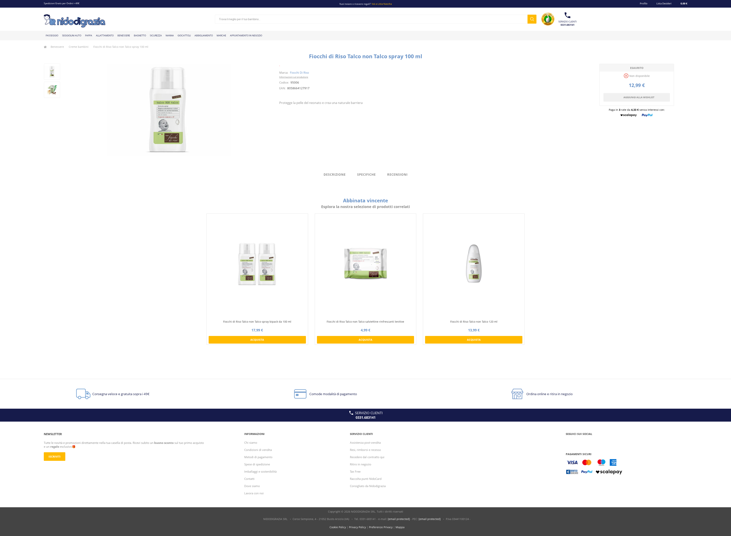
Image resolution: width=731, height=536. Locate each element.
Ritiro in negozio (360, 464)
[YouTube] (577, 442)
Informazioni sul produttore (293, 77)
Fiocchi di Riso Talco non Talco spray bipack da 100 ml (257, 321)
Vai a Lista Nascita (382, 4)
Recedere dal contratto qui (367, 457)
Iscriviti (55, 456)
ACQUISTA (257, 339)
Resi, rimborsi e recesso (365, 450)
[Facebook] (569, 442)
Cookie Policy (338, 527)
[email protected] (399, 519)
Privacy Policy (357, 527)
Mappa (400, 527)
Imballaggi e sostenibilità (260, 471)
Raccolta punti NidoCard (365, 479)
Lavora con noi (254, 493)
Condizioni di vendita (258, 450)
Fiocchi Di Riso (299, 72)
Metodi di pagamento (258, 457)
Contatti (249, 479)
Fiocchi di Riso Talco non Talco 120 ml (473, 321)
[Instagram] (584, 442)
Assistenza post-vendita (365, 442)
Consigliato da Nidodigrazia (368, 486)
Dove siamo (252, 486)
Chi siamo (250, 442)
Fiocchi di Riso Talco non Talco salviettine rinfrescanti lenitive (365, 321)
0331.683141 (568, 24)
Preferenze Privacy (381, 527)
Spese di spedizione (257, 464)
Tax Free (355, 471)
